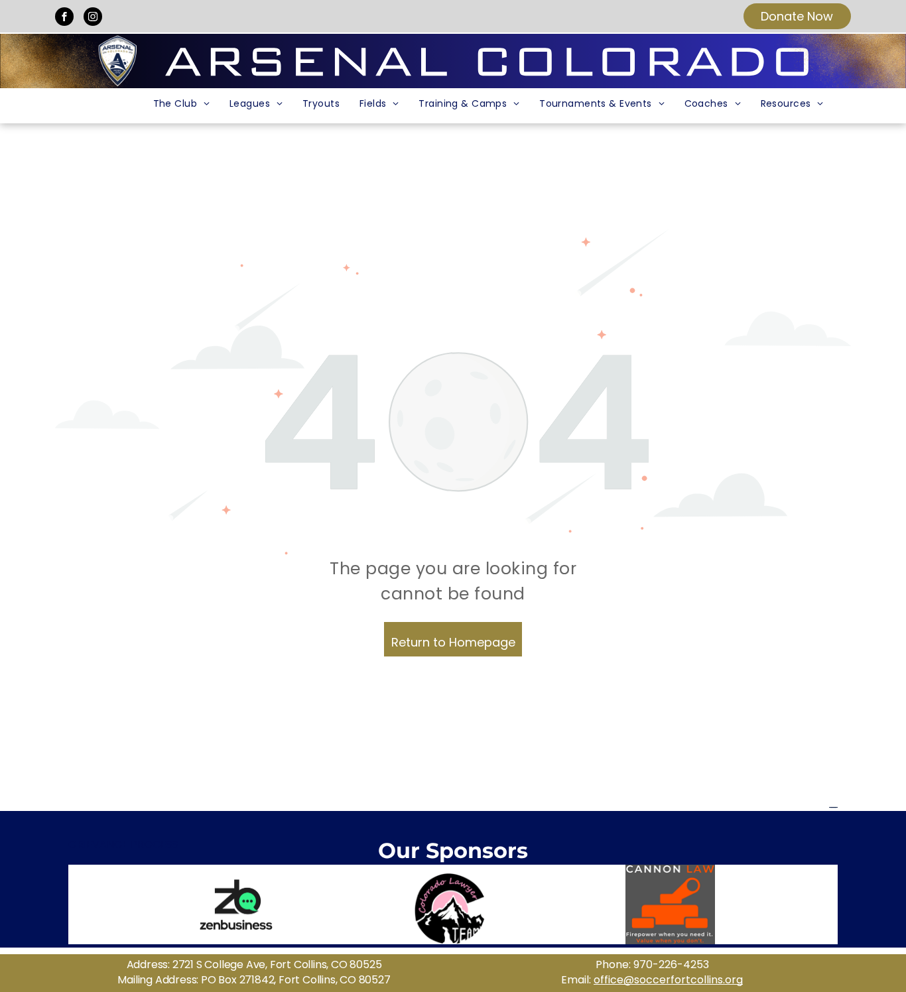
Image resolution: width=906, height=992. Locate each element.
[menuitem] (181, 103)
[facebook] (64, 18)
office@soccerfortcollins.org (668, 979)
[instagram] (93, 18)
